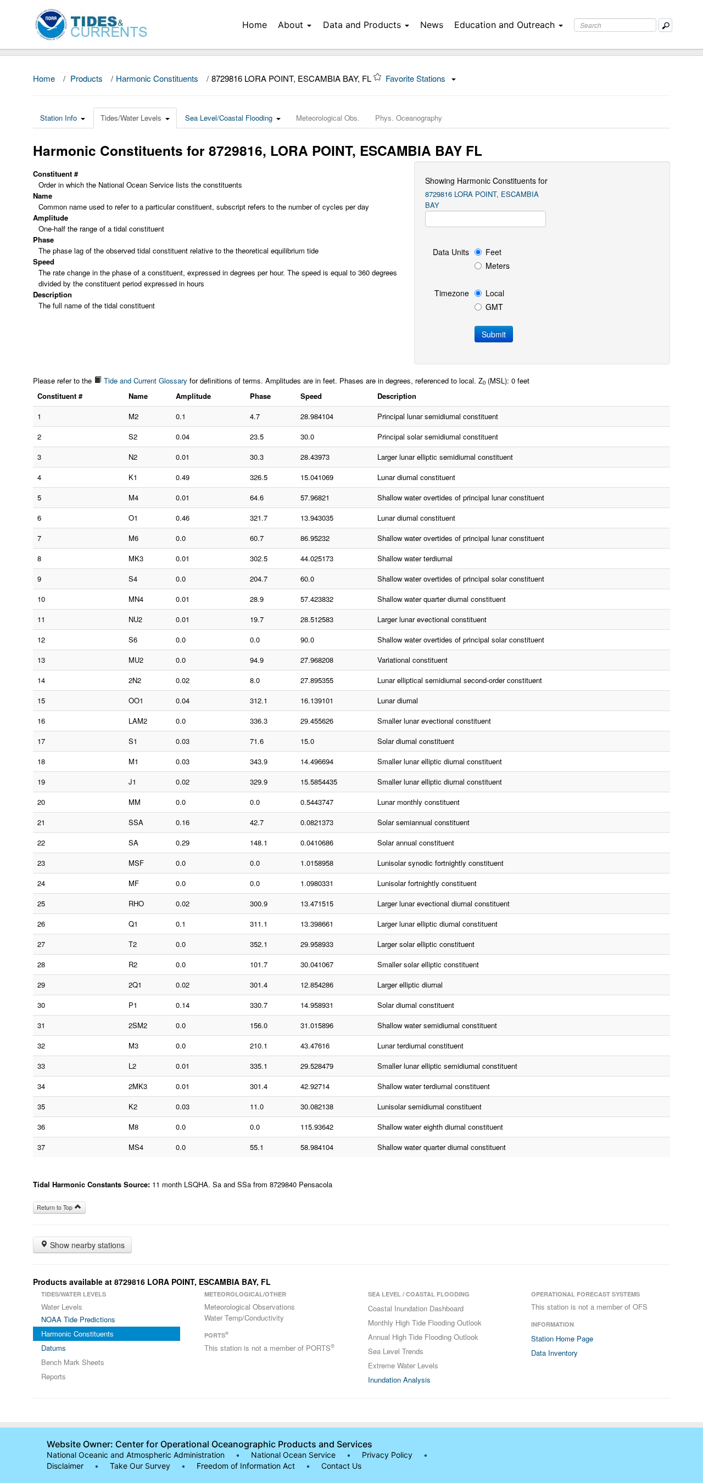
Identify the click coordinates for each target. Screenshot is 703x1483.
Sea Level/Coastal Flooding (228, 117)
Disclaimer (65, 1465)
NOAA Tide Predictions (78, 1319)
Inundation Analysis (399, 1379)
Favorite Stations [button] (417, 78)
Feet (493, 251)
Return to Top (55, 1207)
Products (86, 78)
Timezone (451, 292)
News (431, 24)
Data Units (451, 251)
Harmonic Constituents (157, 78)
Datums (53, 1348)
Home (254, 24)
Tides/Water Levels (131, 117)
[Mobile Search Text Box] (665, 25)
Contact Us (341, 1465)
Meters (498, 265)
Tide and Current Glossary (144, 380)
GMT (494, 306)
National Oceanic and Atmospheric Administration (136, 1454)
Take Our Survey (141, 1465)
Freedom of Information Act (246, 1465)
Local (495, 292)
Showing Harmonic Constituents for (486, 180)
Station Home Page (562, 1338)
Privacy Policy (387, 1454)
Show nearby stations (86, 1244)
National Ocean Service (293, 1454)
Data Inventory (554, 1352)
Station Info (58, 117)
